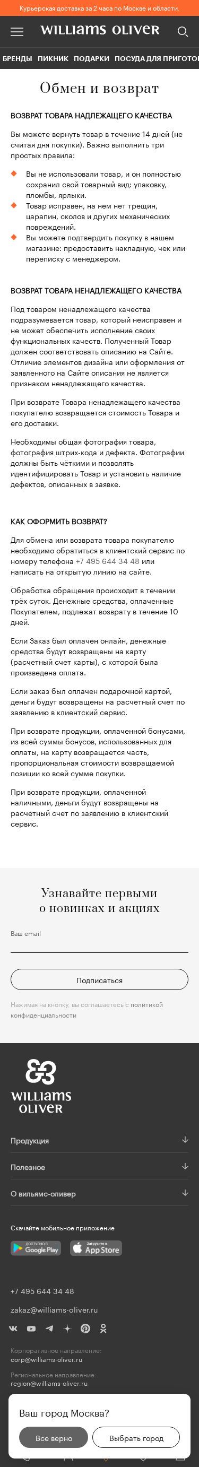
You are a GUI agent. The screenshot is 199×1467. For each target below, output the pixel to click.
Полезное (28, 1166)
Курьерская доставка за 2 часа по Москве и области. (100, 7)
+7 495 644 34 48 (108, 560)
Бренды (17, 58)
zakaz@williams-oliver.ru (54, 1309)
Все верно (54, 1437)
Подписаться (99, 979)
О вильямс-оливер (43, 1193)
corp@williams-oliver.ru (46, 1359)
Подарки (91, 58)
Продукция (30, 1139)
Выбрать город (136, 1437)
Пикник (53, 58)
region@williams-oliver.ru (49, 1382)
